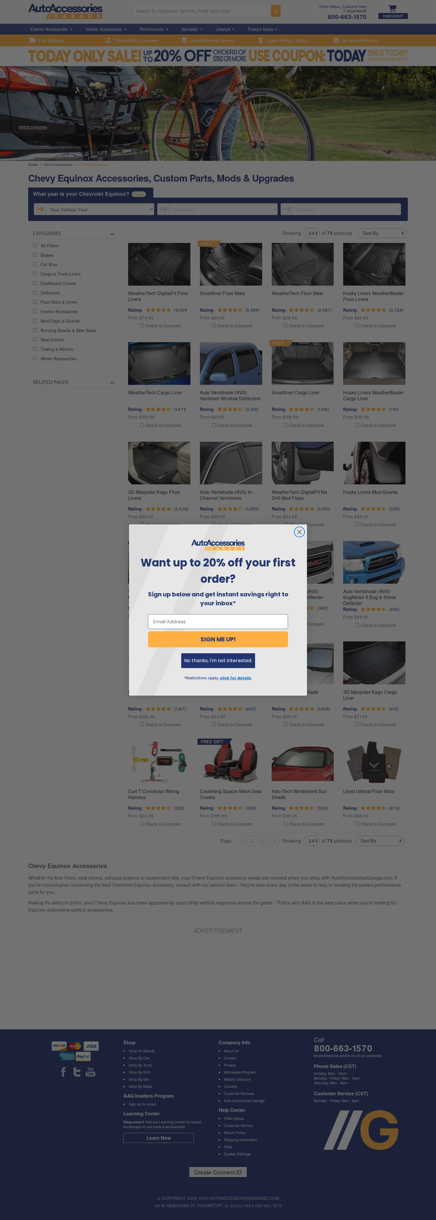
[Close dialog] (299, 532)
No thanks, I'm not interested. (218, 660)
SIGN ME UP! (218, 639)
